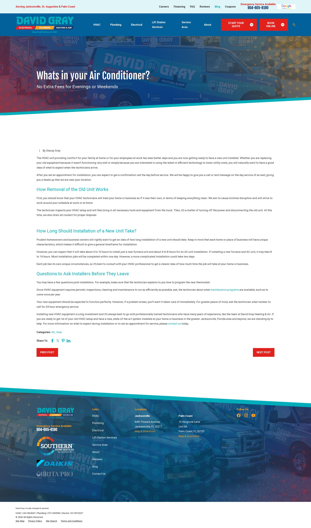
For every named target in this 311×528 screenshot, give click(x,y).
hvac (59, 332)
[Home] (45, 25)
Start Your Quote (236, 25)
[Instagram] (246, 415)
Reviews (205, 6)
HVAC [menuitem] (96, 24)
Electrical (98, 430)
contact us (174, 323)
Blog (217, 6)
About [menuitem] (207, 24)
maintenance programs (225, 289)
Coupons (230, 6)
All (53, 332)
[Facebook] (239, 415)
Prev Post (47, 352)
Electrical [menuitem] (136, 24)
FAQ (192, 6)
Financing (179, 6)
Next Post (264, 352)
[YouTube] (253, 415)
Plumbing (98, 423)
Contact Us (98, 473)
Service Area (100, 444)
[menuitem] (20, 521)
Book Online (270, 25)
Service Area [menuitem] (186, 25)
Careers (164, 6)
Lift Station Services (104, 437)
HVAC (95, 415)
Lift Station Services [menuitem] (158, 25)
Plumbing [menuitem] (115, 24)
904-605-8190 (258, 7)
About (95, 452)
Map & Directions (145, 431)
